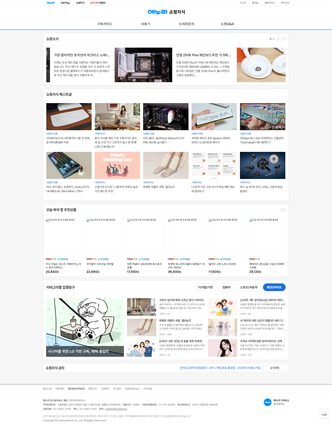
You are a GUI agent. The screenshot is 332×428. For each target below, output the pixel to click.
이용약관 (59, 388)
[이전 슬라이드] (279, 39)
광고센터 (117, 388)
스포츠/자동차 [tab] (248, 287)
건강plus (65, 3)
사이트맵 (147, 388)
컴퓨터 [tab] (226, 287)
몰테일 (255, 2)
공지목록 (274, 367)
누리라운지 (186, 24)
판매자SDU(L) (132, 388)
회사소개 (47, 388)
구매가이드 (104, 24)
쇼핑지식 (80, 2)
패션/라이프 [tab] (274, 287)
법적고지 (92, 388)
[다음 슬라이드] (283, 39)
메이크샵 (285, 2)
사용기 (145, 24)
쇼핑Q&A (227, 24)
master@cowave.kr (116, 408)
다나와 (243, 2)
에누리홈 (50, 3)
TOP (324, 413)
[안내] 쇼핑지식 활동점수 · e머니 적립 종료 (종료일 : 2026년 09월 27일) (220, 368)
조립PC (98, 2)
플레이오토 (270, 2)
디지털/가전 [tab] (205, 287)
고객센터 (105, 388)
